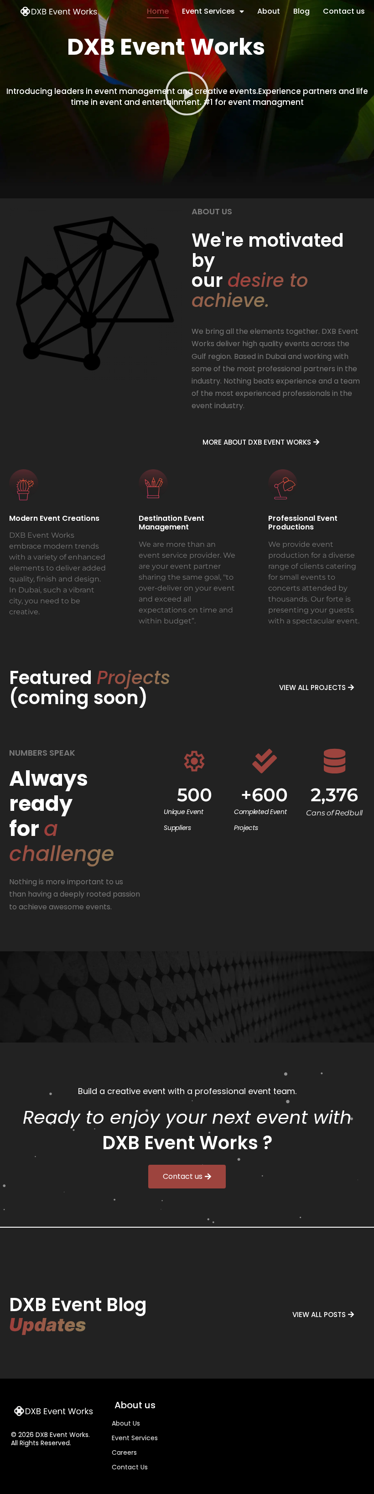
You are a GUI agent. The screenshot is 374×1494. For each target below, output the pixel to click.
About (268, 11)
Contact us (344, 11)
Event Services (208, 11)
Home (158, 11)
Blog (301, 11)
